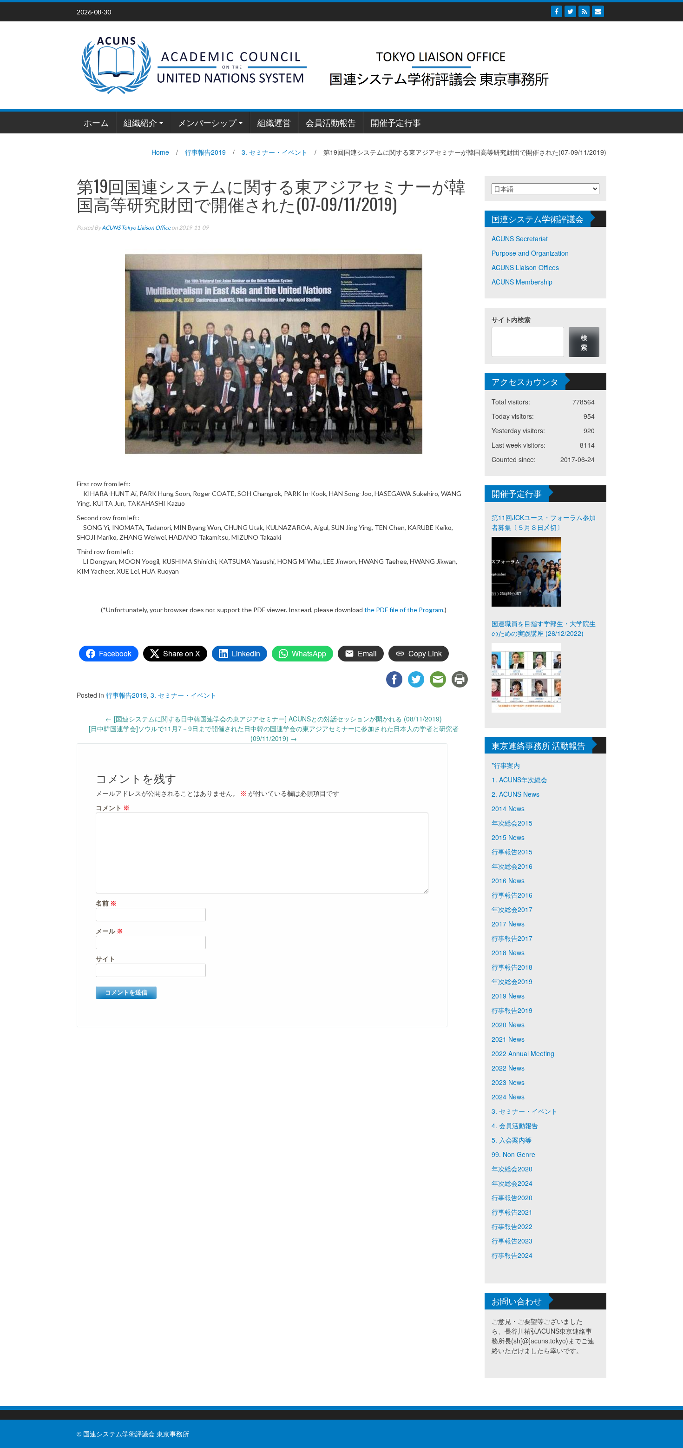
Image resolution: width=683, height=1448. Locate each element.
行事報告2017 (512, 938)
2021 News (508, 1039)
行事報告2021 (512, 1212)
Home (160, 152)
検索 (584, 341)
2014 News (508, 808)
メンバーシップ (207, 122)
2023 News (508, 1082)
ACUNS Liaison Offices (525, 267)
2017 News (508, 923)
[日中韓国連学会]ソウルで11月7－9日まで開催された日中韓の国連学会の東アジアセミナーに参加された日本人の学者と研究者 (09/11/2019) (274, 733)
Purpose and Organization (530, 253)
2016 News (508, 880)
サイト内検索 (511, 319)
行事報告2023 (512, 1240)
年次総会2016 (512, 866)
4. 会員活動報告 (515, 1125)
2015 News (508, 837)
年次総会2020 (512, 1168)
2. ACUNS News (515, 794)
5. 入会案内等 (512, 1139)
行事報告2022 (512, 1226)
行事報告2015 (512, 851)
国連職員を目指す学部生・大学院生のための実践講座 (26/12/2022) (544, 628)
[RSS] (584, 11)
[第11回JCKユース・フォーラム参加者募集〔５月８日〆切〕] (526, 572)
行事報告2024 (512, 1255)
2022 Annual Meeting (523, 1053)
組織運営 (274, 122)
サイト (105, 959)
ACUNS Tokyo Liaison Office (136, 227)
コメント (113, 808)
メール (109, 931)
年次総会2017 (512, 909)
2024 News (508, 1096)
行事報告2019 (205, 152)
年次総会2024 (512, 1183)
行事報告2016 (512, 894)
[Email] (598, 11)
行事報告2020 (512, 1197)
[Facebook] (556, 11)
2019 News (508, 995)
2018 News (508, 952)
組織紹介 (140, 122)
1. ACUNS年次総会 (519, 779)
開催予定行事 (396, 122)
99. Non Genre (513, 1154)
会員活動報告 (331, 122)
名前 (106, 903)
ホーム (96, 122)
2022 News (508, 1067)
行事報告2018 (512, 967)
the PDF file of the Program (403, 610)
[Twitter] (570, 11)
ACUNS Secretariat (520, 238)
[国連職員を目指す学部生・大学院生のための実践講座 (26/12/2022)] (526, 678)
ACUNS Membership (522, 281)
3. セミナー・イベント (275, 152)
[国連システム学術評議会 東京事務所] (338, 64)
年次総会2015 (512, 822)
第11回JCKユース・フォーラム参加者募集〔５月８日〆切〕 (544, 522)
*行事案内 (506, 765)
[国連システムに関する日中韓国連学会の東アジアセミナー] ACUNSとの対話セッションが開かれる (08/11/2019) (273, 718)
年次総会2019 (512, 981)
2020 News (508, 1024)
